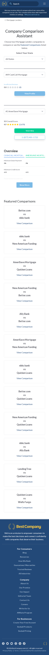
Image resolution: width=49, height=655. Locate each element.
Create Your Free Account (24, 622)
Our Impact (24, 592)
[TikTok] (24, 643)
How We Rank (24, 561)
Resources (24, 557)
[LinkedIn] (20, 643)
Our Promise (24, 587)
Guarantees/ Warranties (24, 565)
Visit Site (30, 131)
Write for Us (24, 608)
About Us (25, 583)
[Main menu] (44, 3)
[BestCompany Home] (4, 4)
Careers (24, 604)
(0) (20, 87)
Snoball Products (24, 627)
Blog (25, 553)
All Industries (24, 573)
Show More (24, 185)
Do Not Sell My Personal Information (33, 651)
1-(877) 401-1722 (30, 137)
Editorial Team (24, 596)
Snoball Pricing (24, 631)
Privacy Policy (7, 651)
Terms (16, 651)
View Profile (30, 93)
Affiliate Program (24, 613)
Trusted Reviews (24, 569)
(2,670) (22, 124)
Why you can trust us (31, 15)
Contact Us (25, 600)
